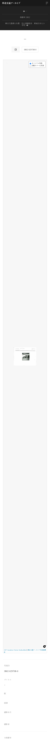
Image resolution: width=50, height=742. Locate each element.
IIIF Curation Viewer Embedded (15, 650)
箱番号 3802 (25, 17)
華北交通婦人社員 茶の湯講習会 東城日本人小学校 (25, 24)
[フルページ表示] (7, 73)
